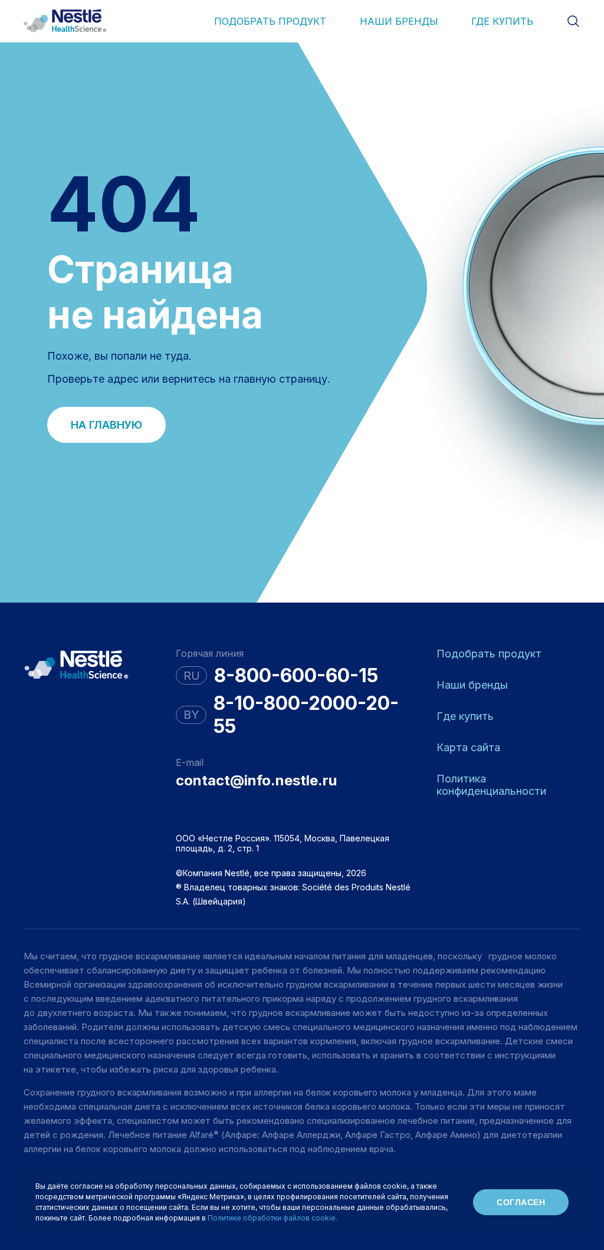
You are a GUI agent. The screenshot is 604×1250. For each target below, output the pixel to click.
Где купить (502, 21)
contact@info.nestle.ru (256, 780)
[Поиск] (573, 21)
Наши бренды (399, 21)
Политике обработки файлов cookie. (272, 1217)
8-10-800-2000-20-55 (306, 715)
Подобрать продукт (270, 21)
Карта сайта (468, 747)
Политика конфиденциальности (491, 784)
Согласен (521, 1202)
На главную (106, 425)
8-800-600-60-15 (296, 675)
